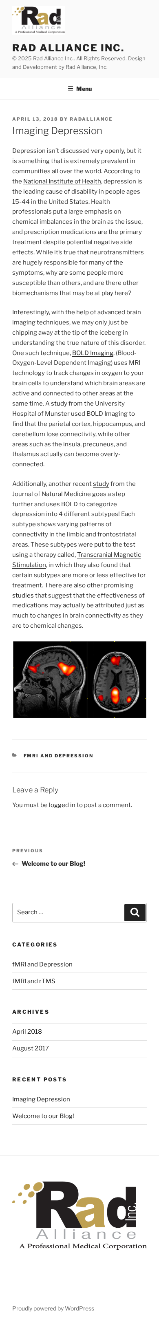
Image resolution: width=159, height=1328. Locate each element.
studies (23, 595)
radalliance (91, 119)
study (59, 403)
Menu (84, 88)
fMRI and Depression (59, 756)
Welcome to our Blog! (43, 1116)
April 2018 (27, 1031)
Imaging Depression (41, 1099)
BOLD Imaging (92, 353)
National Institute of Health (62, 181)
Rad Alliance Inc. (68, 48)
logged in (62, 805)
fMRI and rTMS (33, 981)
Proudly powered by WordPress (53, 1308)
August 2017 (30, 1048)
